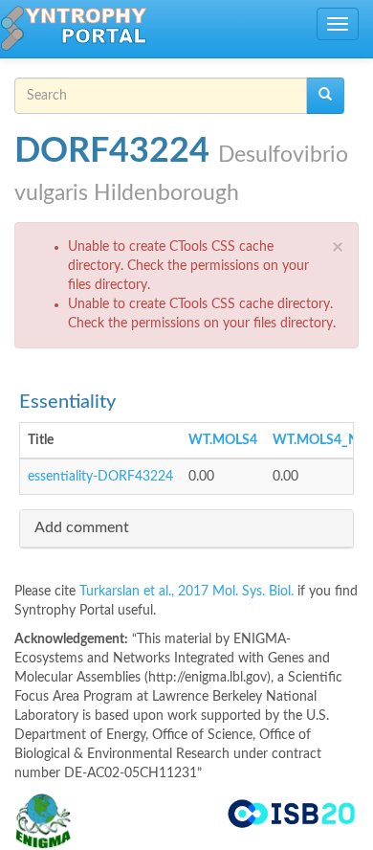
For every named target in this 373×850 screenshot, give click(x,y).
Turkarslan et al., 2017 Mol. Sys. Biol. (188, 591)
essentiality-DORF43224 (100, 476)
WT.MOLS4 (222, 440)
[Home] (73, 29)
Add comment (81, 527)
